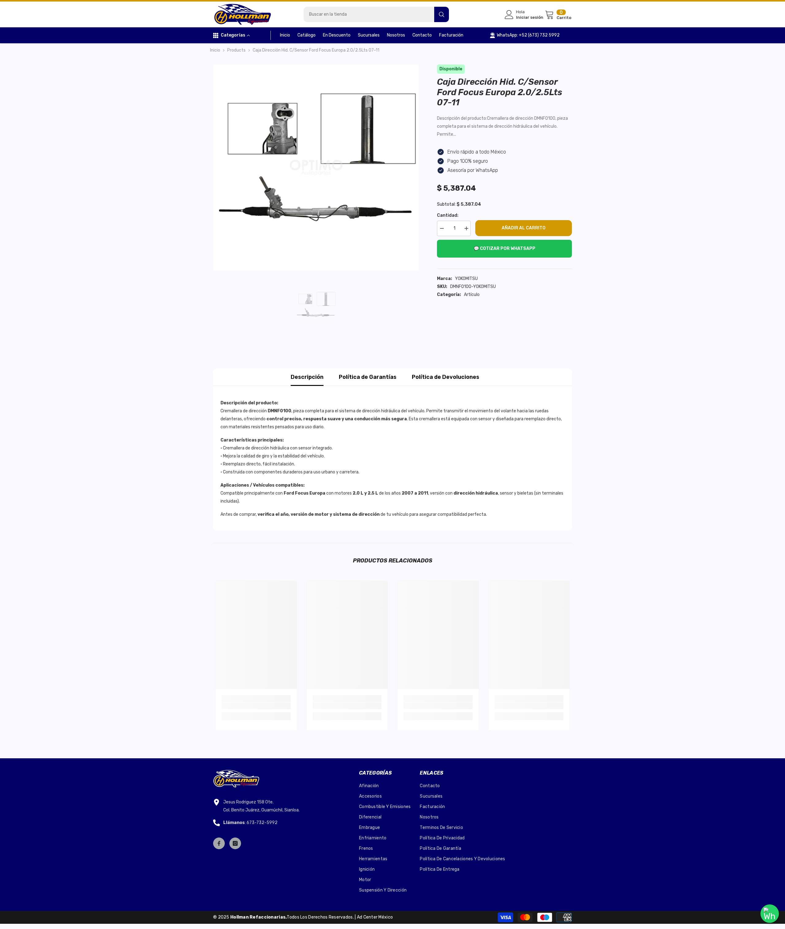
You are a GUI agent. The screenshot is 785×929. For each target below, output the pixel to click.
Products (236, 50)
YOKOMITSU (466, 278)
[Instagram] (235, 843)
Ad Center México (375, 917)
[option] (316, 167)
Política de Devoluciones (445, 377)
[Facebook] (219, 843)
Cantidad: (447, 215)
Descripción (307, 377)
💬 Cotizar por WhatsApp (504, 248)
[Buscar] (376, 14)
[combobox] (369, 14)
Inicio (215, 50)
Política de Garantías (367, 377)
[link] (256, 705)
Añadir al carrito (524, 228)
